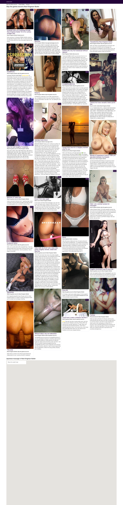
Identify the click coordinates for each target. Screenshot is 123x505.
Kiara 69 (65, 290)
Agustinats (10, 292)
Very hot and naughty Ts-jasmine (17, 147)
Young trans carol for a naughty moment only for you (75, 148)
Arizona (27, 4)
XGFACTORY (9, 1)
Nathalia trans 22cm (41, 140)
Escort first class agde (42, 199)
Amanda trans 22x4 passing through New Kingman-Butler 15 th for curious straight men (19, 31)
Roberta (37, 93)
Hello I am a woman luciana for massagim (100, 204)
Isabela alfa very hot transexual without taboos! (75, 51)
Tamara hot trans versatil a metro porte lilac (102, 103)
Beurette (37, 41)
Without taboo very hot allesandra (46, 333)
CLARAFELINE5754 (68, 84)
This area (10, 350)
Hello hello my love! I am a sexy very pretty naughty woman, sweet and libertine (46, 249)
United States (21, 4)
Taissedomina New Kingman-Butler (101, 42)
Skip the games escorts (11, 4)
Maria (64, 237)
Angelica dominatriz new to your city (101, 269)
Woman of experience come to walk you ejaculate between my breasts (103, 156)
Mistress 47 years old (14, 197)
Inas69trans (11, 71)
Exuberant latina (12, 243)
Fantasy (92, 315)
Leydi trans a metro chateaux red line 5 (74, 317)
